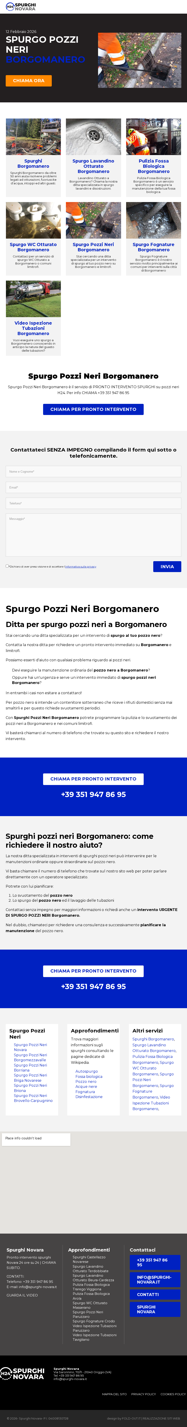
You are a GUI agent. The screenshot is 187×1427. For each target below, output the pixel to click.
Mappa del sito (114, 1394)
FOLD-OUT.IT (131, 1418)
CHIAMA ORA (28, 80)
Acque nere (86, 1086)
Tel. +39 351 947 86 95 (69, 1375)
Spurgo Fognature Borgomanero (153, 247)
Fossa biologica (88, 1076)
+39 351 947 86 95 (152, 1262)
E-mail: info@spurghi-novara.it (32, 1287)
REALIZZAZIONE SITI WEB (161, 1418)
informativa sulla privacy (80, 566)
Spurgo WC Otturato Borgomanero (33, 247)
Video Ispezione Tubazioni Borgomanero (33, 328)
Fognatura (85, 1092)
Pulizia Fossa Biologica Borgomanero (154, 166)
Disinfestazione (89, 1097)
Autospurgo (86, 1071)
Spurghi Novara (146, 1309)
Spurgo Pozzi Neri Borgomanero (93, 247)
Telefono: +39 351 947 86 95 (30, 1282)
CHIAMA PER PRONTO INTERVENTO (93, 409)
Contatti (148, 1294)
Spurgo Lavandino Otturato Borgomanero (93, 166)
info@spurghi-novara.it (154, 1279)
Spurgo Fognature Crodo (94, 1321)
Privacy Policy (143, 1394)
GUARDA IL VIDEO (22, 1295)
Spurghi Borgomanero (33, 163)
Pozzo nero (85, 1081)
